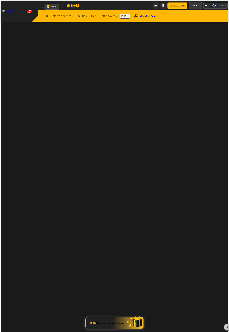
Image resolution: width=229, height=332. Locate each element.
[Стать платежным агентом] (156, 5)
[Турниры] (163, 5)
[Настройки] (207, 6)
